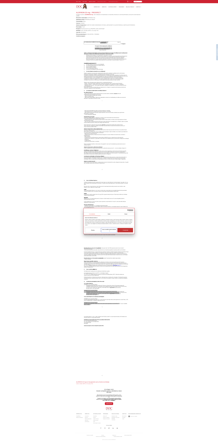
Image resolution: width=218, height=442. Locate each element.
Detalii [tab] (109, 214)
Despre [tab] (125, 214)
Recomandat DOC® (127, 435)
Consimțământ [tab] (92, 214)
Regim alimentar (96, 418)
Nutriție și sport (113, 6)
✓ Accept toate (125, 230)
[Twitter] (109, 428)
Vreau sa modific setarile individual (109, 229)
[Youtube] (117, 428)
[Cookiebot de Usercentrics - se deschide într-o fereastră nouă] (128, 210)
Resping (92, 230)
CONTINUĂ (109, 403)
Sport (94, 421)
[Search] (141, 1)
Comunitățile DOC (101, 1)
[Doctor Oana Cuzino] (82, 7)
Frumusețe (121, 6)
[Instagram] (105, 428)
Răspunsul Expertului (79, 417)
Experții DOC (97, 6)
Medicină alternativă (88, 418)
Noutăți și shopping (106, 417)
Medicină (86, 417)
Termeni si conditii (90, 435)
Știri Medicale (87, 421)
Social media (109, 425)
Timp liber (123, 417)
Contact (102, 435)
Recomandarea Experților (134, 413)
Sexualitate (113, 419)
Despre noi (114, 435)
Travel (123, 418)
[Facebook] (101, 428)
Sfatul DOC (86, 420)
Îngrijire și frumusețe (106, 418)
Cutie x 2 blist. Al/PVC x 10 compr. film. (84, 383)
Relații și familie (130, 6)
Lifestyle (138, 6)
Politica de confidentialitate (100, 436)
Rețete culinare (95, 420)
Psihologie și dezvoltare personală (115, 418)
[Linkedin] (113, 428)
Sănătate (104, 6)
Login (130, 1)
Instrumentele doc (113, 1)
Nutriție (94, 417)
